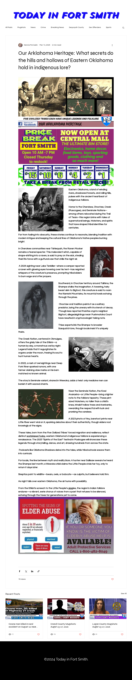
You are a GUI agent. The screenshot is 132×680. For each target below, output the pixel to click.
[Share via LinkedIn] (32, 571)
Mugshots (21, 27)
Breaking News (57, 27)
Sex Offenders (95, 27)
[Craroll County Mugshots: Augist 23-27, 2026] (66, 608)
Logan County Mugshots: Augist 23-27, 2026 (105, 625)
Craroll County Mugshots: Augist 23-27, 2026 (63, 625)
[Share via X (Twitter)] (26, 571)
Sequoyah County (76, 27)
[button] (123, 27)
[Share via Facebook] (19, 571)
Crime (43, 27)
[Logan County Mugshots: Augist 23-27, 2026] (107, 608)
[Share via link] (38, 571)
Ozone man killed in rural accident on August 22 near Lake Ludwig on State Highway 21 (22, 625)
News (33, 27)
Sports (108, 27)
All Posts (8, 27)
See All (124, 593)
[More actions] (112, 45)
